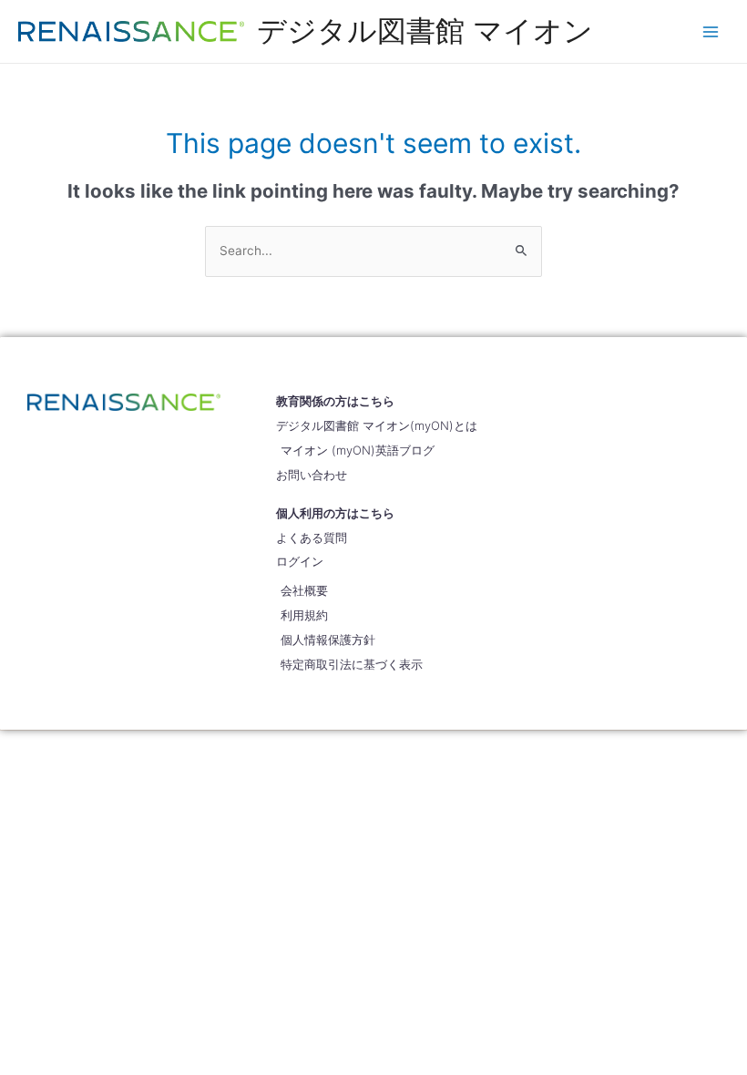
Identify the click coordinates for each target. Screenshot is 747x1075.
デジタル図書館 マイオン (425, 30)
